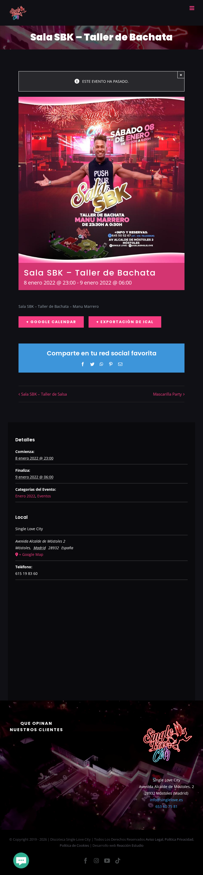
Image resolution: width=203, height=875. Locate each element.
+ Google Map (31, 554)
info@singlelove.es (166, 799)
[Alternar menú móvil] (192, 8)
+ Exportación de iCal (125, 321)
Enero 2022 (25, 495)
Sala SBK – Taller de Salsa (44, 394)
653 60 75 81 (166, 806)
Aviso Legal (154, 839)
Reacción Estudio (130, 845)
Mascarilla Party (167, 394)
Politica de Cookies (74, 845)
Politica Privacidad (179, 839)
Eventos (44, 495)
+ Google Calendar (51, 321)
